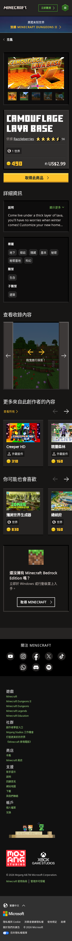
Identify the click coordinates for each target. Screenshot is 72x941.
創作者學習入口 (14, 727)
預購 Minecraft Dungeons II (33, 27)
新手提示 (11, 772)
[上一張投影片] (55, 411)
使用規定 (52, 921)
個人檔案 (11, 807)
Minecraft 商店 (14, 760)
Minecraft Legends (16, 711)
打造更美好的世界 (15, 737)
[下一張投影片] (66, 411)
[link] (10, 656)
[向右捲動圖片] (64, 356)
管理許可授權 (38, 881)
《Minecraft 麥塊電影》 (19, 742)
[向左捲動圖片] (8, 356)
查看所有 (9, 411)
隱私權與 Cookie (12, 921)
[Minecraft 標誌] (16, 8)
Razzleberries (24, 139)
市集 (10, 39)
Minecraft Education (17, 715)
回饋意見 (11, 781)
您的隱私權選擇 (18, 932)
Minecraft (11, 696)
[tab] (12, 96)
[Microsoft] (13, 913)
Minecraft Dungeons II (18, 701)
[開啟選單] (65, 8)
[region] (36, 356)
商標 (63, 921)
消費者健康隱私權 (34, 921)
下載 (8, 791)
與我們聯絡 (12, 796)
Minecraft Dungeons (17, 706)
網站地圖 (11, 786)
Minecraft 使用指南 (16, 881)
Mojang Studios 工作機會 (20, 732)
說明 (8, 776)
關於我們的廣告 (11, 927)
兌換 (8, 812)
